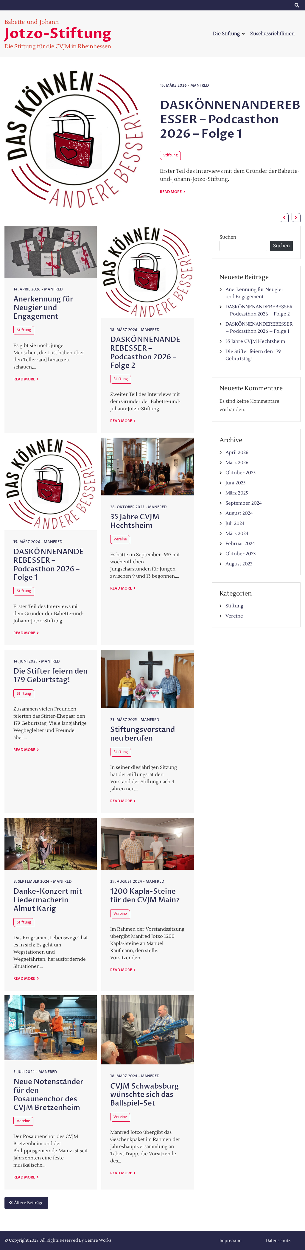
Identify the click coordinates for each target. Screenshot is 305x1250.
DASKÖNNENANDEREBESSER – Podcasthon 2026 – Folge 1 (230, 119)
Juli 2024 (235, 523)
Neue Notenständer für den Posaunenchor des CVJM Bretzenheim (48, 1094)
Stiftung (170, 155)
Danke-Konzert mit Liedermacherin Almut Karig (47, 900)
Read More (171, 191)
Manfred (199, 85)
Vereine (120, 539)
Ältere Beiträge (28, 1203)
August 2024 (239, 513)
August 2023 (239, 564)
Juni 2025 (235, 483)
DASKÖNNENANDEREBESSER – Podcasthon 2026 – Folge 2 (145, 352)
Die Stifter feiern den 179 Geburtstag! (50, 675)
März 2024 (236, 534)
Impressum (221, 5)
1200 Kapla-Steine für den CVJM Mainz (145, 896)
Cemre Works (98, 1240)
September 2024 (243, 503)
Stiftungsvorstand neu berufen (142, 734)
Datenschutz (269, 5)
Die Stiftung (226, 34)
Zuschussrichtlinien (272, 34)
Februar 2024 (240, 544)
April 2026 (236, 452)
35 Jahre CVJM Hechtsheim (134, 521)
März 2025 (236, 493)
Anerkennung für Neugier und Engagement (43, 307)
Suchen (228, 237)
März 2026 (236, 463)
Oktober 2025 (240, 473)
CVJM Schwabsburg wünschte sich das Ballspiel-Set (144, 1094)
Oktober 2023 (240, 554)
